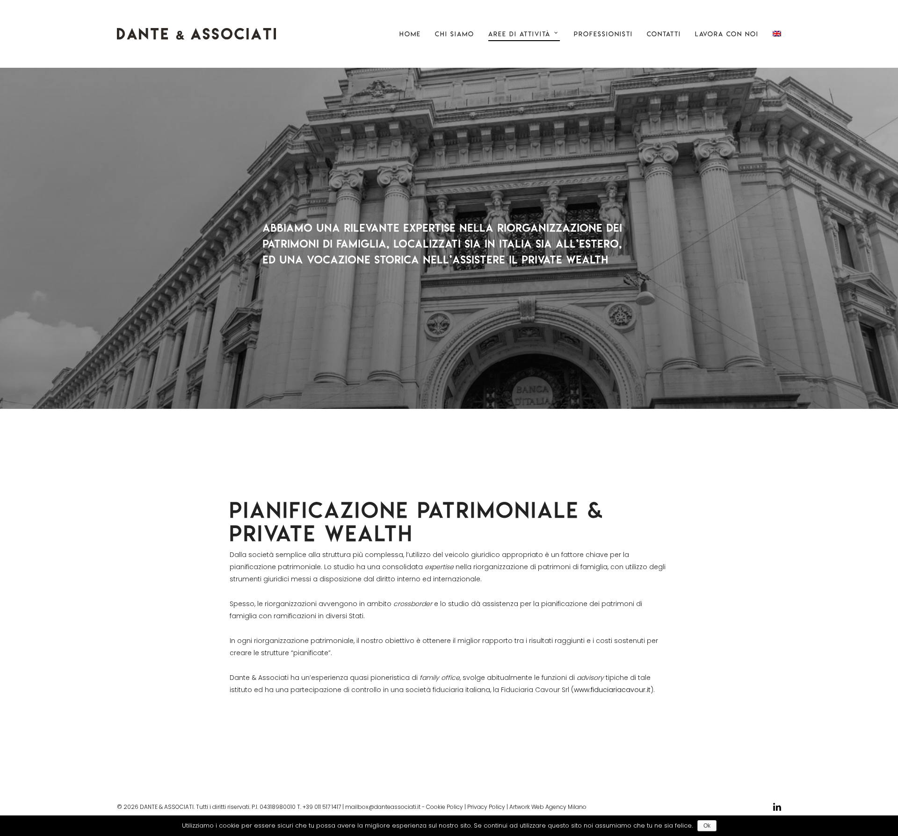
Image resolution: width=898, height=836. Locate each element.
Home (410, 34)
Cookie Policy (444, 807)
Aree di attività (519, 34)
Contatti (664, 34)
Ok (706, 825)
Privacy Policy (486, 807)
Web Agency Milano (559, 807)
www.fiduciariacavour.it (612, 689)
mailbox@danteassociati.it (382, 807)
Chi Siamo (454, 34)
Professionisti (603, 34)
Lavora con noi (727, 34)
